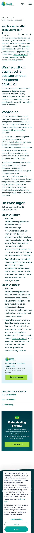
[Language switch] (22, 3)
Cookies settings (16, 519)
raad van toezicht (20, 54)
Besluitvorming (7, 405)
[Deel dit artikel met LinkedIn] (19, 34)
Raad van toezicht (9, 395)
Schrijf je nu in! (17, 444)
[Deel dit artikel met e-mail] (23, 34)
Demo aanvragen (16, 377)
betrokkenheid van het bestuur (13, 130)
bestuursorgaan (19, 338)
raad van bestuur (11, 57)
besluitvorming (19, 142)
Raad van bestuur (8, 400)
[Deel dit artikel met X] (27, 34)
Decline (16, 524)
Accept (16, 529)
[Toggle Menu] (30, 3)
